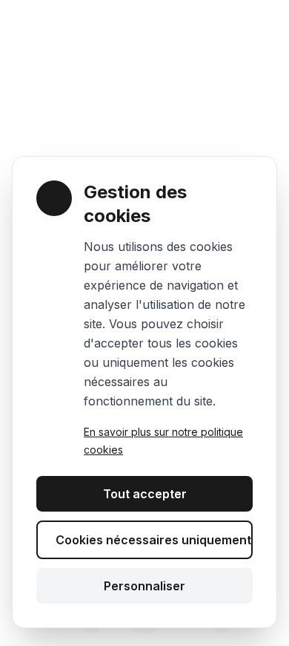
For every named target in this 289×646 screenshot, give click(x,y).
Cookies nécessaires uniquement (153, 539)
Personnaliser (144, 585)
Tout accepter (145, 493)
